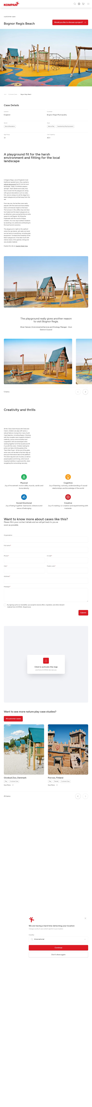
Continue (58, 948)
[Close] (85, 918)
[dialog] (46, 553)
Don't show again (58, 955)
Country (31, 935)
